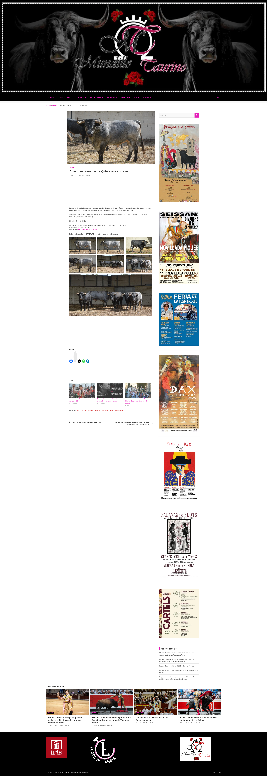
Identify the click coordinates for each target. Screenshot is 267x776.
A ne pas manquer (56, 686)
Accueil (51, 97)
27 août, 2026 (52, 725)
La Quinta (84, 410)
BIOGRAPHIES (95, 97)
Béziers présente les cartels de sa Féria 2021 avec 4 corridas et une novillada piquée (132, 423)
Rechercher (197, 115)
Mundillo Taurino (84, 175)
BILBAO (94, 712)
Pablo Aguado (118, 410)
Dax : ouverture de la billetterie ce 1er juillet (86, 422)
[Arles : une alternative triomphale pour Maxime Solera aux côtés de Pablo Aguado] (138, 390)
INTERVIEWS (112, 97)
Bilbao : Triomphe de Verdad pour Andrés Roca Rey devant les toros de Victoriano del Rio (111, 720)
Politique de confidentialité (80, 772)
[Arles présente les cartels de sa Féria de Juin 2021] (82, 390)
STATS (136, 97)
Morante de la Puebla (106, 410)
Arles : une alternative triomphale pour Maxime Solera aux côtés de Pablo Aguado (138, 401)
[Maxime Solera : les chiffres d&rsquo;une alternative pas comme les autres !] (110, 390)
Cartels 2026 (64, 97)
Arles (78, 410)
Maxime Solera (93, 410)
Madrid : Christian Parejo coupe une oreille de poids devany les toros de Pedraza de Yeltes (64, 720)
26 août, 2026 (184, 723)
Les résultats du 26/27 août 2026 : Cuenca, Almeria (176, 666)
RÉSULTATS (125, 97)
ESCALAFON (79, 97)
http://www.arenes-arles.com (88, 230)
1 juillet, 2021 (73, 175)
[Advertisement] (110, 192)
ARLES (71, 168)
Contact (147, 97)
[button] (82, 245)
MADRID (50, 712)
